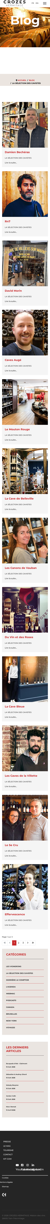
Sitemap (5, 1187)
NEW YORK (11, 1021)
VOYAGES (10, 1027)
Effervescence (15, 914)
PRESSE (7, 1141)
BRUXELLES (11, 1014)
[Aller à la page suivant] (27, 942)
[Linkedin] (31, 1163)
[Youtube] (15, 1163)
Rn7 (7, 221)
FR (33, 3)
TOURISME (8, 1150)
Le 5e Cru (11, 845)
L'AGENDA (11, 987)
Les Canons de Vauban (21, 568)
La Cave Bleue (15, 706)
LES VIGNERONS (13, 966)
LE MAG (7, 1146)
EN (37, 3)
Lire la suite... (11, 162)
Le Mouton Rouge (17, 429)
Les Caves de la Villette (21, 775)
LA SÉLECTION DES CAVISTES (18, 158)
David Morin (13, 290)
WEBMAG (10, 993)
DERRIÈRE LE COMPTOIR (17, 980)
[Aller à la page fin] (33, 942)
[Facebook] (21, 1163)
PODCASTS (11, 1000)
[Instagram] (26, 1163)
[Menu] (44, 3)
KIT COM (7, 1159)
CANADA (10, 1007)
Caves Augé (13, 360)
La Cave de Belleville (19, 498)
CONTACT (8, 1154)
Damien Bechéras (17, 152)
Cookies (5, 1178)
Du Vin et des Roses (19, 637)
